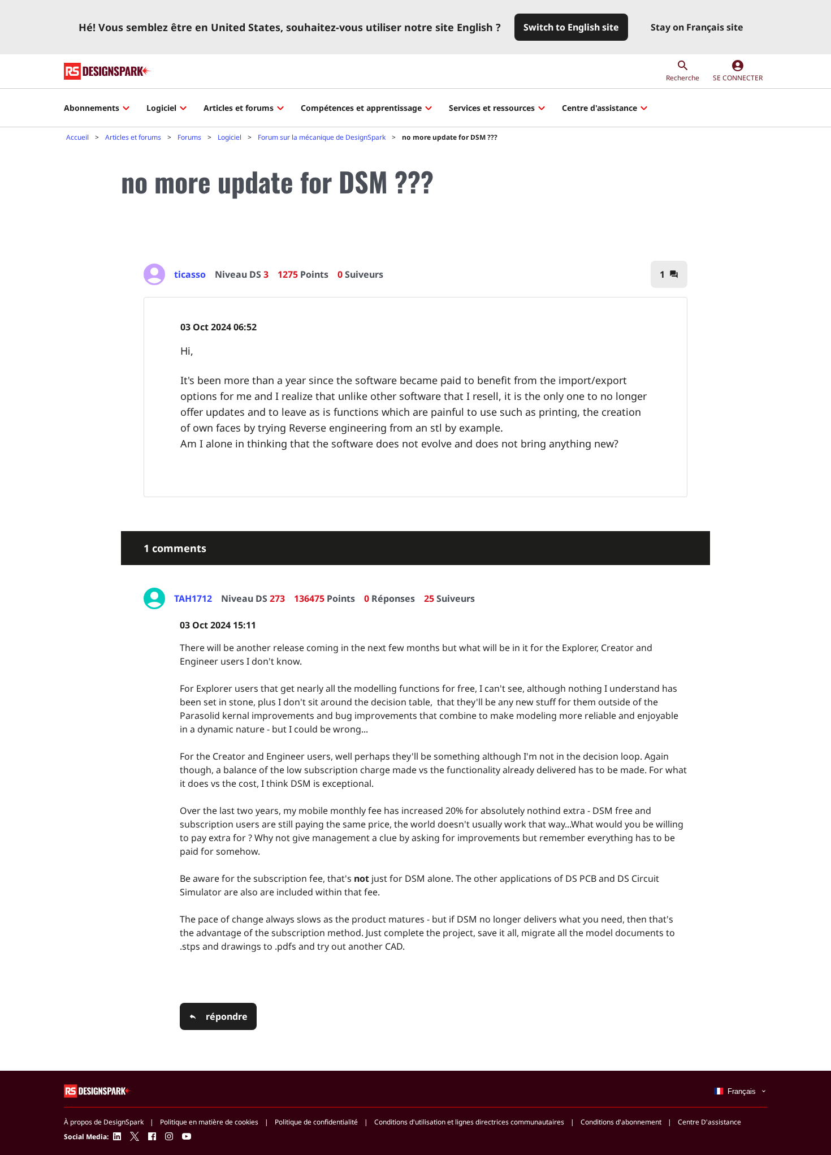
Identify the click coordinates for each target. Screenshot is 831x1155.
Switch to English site (571, 27)
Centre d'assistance (599, 107)
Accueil (77, 137)
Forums (189, 137)
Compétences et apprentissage (361, 107)
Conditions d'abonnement (621, 1122)
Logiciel (161, 107)
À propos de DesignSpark (104, 1122)
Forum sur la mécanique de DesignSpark (322, 137)
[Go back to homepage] (108, 71)
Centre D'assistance (709, 1122)
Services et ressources (492, 107)
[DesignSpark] (98, 1090)
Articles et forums (239, 107)
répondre (227, 1016)
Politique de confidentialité (316, 1122)
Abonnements (91, 107)
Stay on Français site (697, 27)
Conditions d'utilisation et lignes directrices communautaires (469, 1122)
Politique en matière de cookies (209, 1122)
